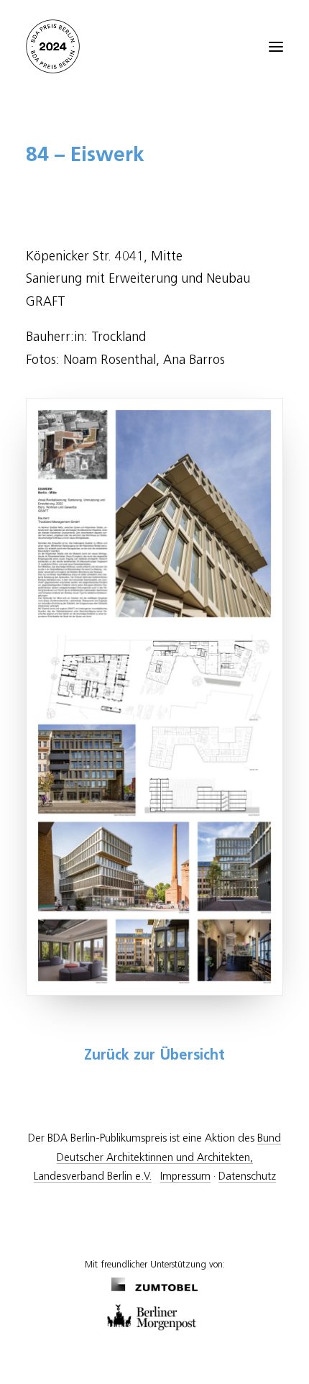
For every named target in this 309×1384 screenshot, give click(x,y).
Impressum (185, 1176)
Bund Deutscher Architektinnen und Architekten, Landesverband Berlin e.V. (158, 1157)
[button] (276, 46)
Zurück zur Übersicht (154, 1056)
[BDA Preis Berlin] (154, 46)
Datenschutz (247, 1176)
